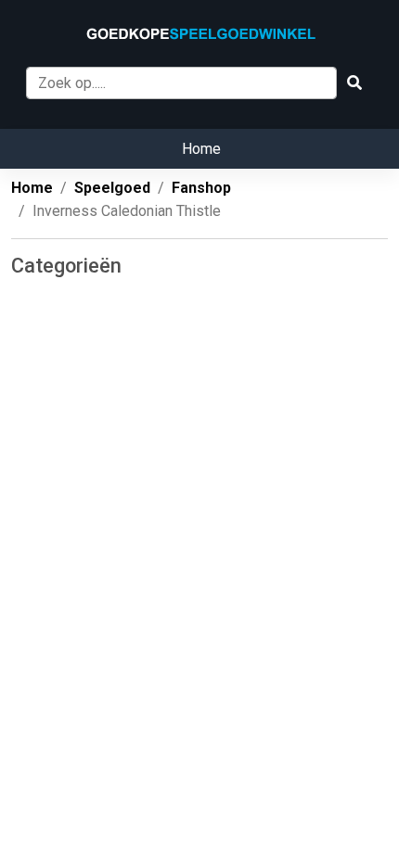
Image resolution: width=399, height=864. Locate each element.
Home (201, 149)
